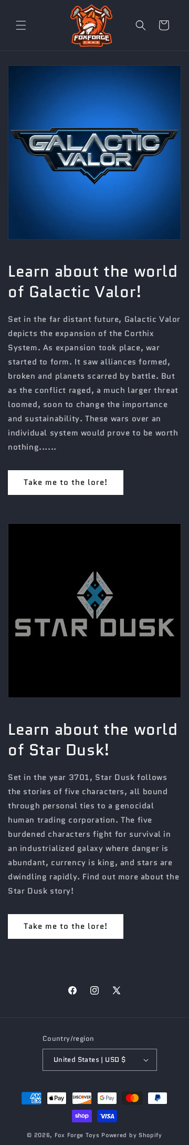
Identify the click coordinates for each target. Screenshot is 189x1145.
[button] (21, 25)
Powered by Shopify (131, 1135)
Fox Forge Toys (77, 1135)
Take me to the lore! (66, 482)
